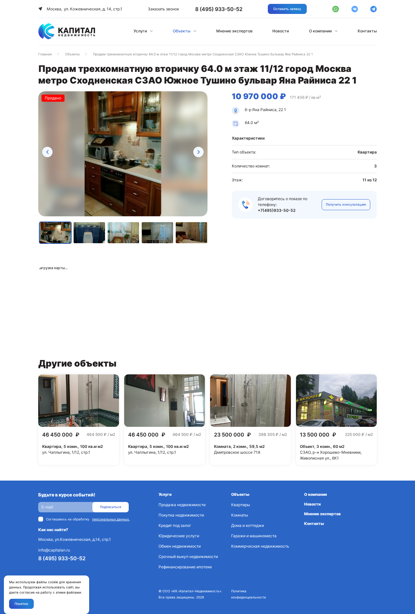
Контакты (367, 30)
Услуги (140, 30)
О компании (320, 30)
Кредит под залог (175, 525)
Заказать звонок (163, 8)
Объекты (181, 30)
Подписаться (110, 507)
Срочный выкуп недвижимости (188, 556)
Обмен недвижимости (180, 546)
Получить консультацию (346, 204)
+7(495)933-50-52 (276, 210)
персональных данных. (111, 519)
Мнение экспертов (234, 30)
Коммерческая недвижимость (260, 546)
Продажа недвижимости (182, 504)
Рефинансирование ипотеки (185, 566)
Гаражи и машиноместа (254, 535)
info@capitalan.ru (54, 550)
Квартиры (240, 504)
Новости (280, 30)
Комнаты (239, 515)
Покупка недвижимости (181, 515)
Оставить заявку (287, 9)
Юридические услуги (179, 535)
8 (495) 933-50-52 (62, 558)
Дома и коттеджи (247, 525)
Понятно (21, 604)
